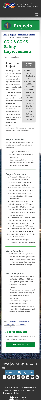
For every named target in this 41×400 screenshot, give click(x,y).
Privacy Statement (10, 390)
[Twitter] (9, 377)
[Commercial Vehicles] (3, 368)
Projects (13, 35)
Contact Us (10, 372)
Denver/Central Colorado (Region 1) (19, 321)
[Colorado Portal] (18, 398)
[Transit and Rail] (17, 364)
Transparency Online (11, 393)
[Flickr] (37, 377)
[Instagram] (13, 377)
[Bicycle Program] (12, 364)
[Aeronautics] (22, 364)
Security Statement (27, 390)
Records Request (21, 344)
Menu (37, 14)
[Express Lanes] (6, 364)
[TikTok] (18, 377)
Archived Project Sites (26, 35)
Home (5, 35)
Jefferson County (10, 324)
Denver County (21, 324)
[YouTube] (23, 377)
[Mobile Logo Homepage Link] (20, 5)
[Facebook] (4, 377)
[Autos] (32, 364)
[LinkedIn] (27, 377)
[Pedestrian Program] (36, 364)
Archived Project (9, 327)
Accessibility (29, 387)
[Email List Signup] (32, 377)
